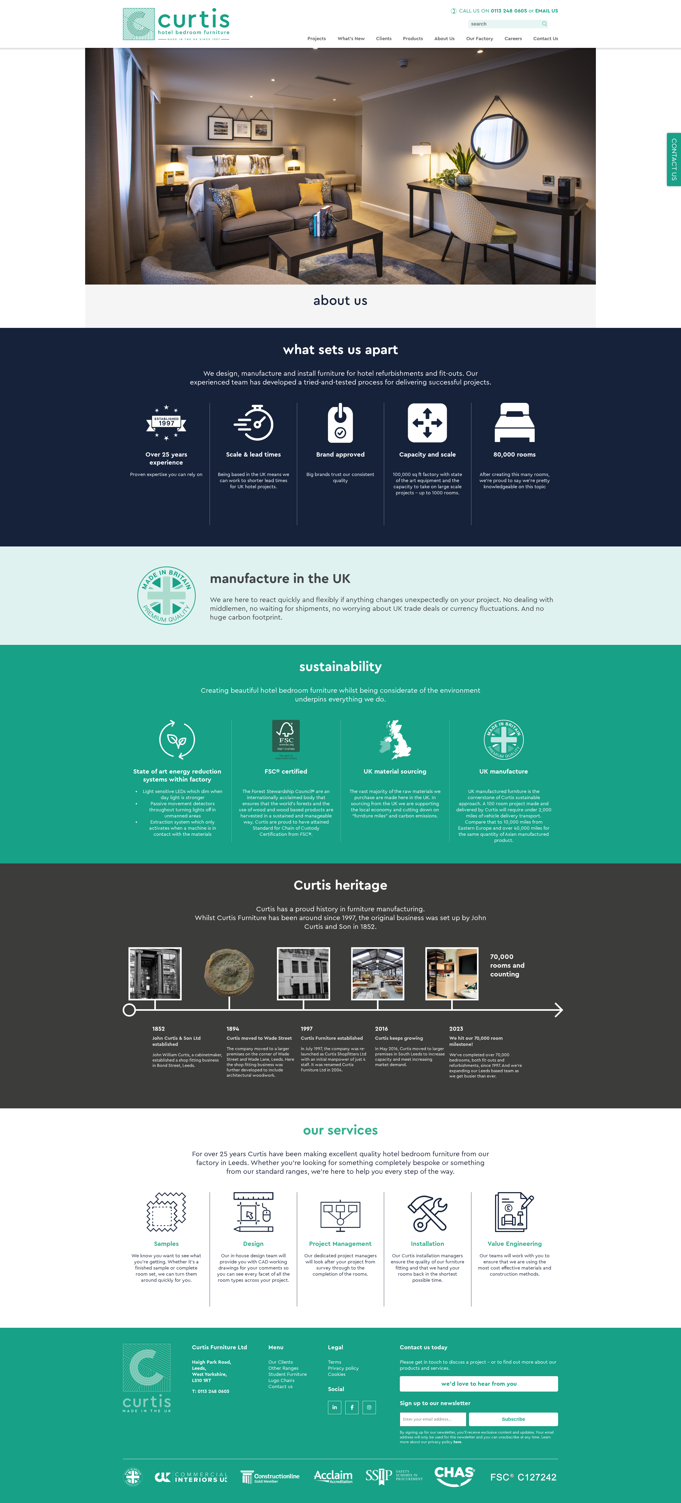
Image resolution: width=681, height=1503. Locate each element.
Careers (513, 38)
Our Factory (479, 38)
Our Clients (280, 1362)
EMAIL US (546, 11)
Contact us (280, 1386)
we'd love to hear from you (479, 1384)
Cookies (337, 1374)
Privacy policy (343, 1368)
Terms (334, 1362)
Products (413, 38)
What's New (351, 38)
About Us (444, 38)
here (457, 1442)
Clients (384, 38)
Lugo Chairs (281, 1380)
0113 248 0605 (509, 11)
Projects (317, 38)
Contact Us (545, 38)
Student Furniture (287, 1374)
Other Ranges (283, 1368)
